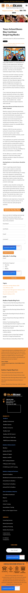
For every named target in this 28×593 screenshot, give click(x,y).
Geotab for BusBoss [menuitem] (8, 474)
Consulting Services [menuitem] (7, 520)
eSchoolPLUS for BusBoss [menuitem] (9, 487)
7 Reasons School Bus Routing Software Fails (14, 302)
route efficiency (8, 287)
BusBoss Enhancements (9, 445)
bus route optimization (10, 292)
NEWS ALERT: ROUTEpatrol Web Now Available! (14, 1)
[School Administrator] (23, 569)
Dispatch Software (9, 294)
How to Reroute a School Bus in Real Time (13, 338)
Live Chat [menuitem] (5, 501)
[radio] (14, 265)
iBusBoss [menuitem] (5, 448)
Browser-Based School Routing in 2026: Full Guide (13, 384)
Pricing (17, 10)
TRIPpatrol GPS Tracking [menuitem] (9, 463)
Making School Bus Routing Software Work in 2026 (13, 377)
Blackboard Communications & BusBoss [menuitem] (12, 477)
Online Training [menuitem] (7, 504)
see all (4, 296)
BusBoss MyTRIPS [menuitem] (7, 451)
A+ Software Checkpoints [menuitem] (6, 538)
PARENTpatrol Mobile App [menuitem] (9, 440)
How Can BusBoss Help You (10, 491)
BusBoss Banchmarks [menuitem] (8, 530)
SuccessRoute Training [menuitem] (8, 507)
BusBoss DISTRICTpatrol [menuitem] (9, 434)
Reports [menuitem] (5, 497)
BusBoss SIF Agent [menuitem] (7, 454)
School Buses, (18, 43)
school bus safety (11, 43)
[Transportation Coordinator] (17, 569)
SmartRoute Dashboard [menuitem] (9, 494)
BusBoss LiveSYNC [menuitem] (7, 457)
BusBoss (5, 418)
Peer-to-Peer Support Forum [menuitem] (10, 510)
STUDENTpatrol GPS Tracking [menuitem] (10, 467)
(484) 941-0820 (9, 399)
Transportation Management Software (14, 289)
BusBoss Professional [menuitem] (8, 421)
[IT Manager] (11, 569)
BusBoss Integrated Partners (10, 471)
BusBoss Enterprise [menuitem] (8, 427)
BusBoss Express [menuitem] (7, 424)
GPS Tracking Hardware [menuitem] (8, 460)
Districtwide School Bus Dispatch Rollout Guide (13, 375)
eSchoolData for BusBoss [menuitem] (9, 480)
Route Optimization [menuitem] (8, 523)
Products (6, 416)
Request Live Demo (7, 10)
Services (5, 517)
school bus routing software (11, 285)
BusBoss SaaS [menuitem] (6, 431)
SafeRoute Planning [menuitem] (8, 526)
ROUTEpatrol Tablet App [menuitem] (9, 437)
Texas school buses (13, 45)
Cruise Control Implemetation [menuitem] (7, 533)
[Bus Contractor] (4, 569)
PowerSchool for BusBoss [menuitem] (9, 484)
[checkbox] (14, 267)
